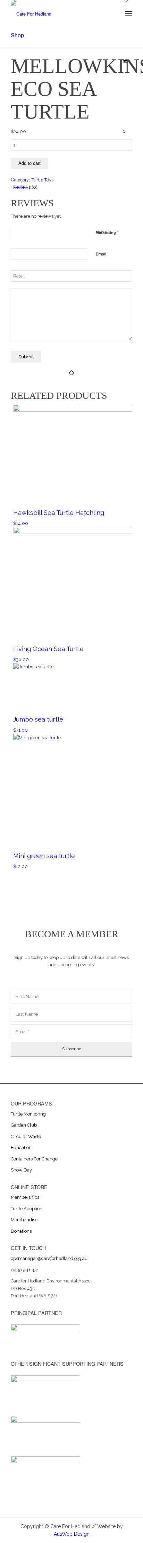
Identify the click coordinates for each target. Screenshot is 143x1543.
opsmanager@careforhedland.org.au (49, 1258)
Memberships (25, 1197)
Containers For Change (34, 1158)
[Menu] (128, 14)
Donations (21, 1231)
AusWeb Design (72, 1534)
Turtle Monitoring (28, 1114)
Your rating (107, 232)
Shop (17, 35)
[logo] (59, 14)
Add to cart (29, 163)
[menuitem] (128, 14)
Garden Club (24, 1125)
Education (21, 1147)
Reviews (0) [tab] (25, 187)
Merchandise (24, 1219)
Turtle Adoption (26, 1208)
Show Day (21, 1170)
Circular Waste (26, 1136)
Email (102, 253)
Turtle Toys (42, 179)
